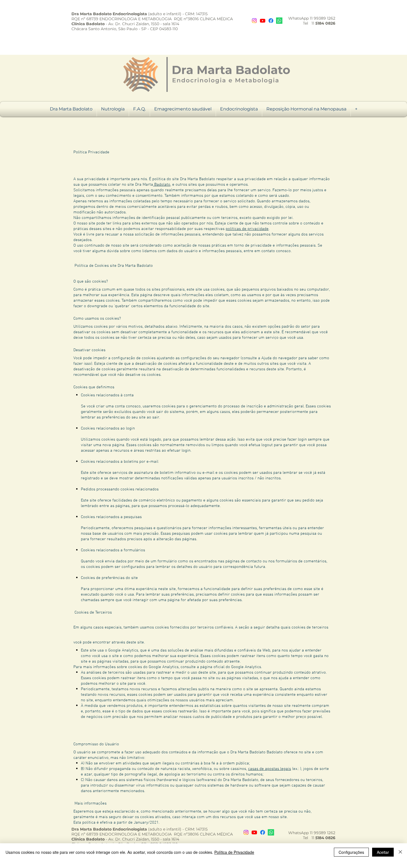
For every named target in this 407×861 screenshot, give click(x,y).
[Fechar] (400, 852)
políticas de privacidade (247, 228)
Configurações (351, 852)
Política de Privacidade (234, 852)
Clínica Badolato (88, 23)
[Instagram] (254, 20)
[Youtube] (262, 20)
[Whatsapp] (279, 20)
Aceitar (383, 852)
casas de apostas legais (269, 768)
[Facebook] (271, 20)
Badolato (161, 184)
